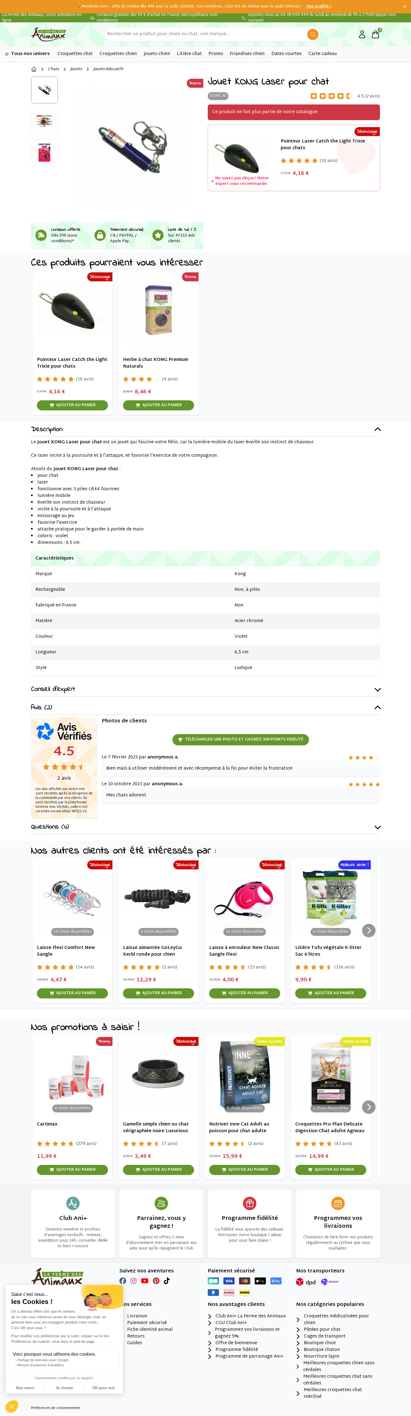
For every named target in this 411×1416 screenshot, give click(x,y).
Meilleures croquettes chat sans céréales (337, 1380)
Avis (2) (41, 708)
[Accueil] (34, 69)
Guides (134, 1343)
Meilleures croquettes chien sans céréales (339, 1367)
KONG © (218, 95)
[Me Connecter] (362, 34)
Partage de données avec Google (43, 1360)
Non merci (25, 1388)
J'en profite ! (318, 6)
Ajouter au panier (76, 405)
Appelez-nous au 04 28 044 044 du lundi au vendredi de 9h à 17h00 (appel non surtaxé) (322, 17)
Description (46, 429)
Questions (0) (50, 827)
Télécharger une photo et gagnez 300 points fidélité (244, 739)
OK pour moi (103, 1388)
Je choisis (64, 1388)
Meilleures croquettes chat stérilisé (333, 1393)
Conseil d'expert (53, 689)
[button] (11, 1406)
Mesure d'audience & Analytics (41, 1365)
